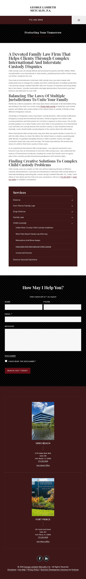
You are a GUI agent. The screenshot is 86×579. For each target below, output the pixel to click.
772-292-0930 (36, 20)
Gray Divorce (19, 211)
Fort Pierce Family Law (24, 205)
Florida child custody (47, 106)
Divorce (16, 200)
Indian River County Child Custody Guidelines (34, 227)
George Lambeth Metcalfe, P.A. (37, 567)
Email (8, 314)
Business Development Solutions (55, 569)
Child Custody (19, 223)
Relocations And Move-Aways (28, 240)
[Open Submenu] (72, 200)
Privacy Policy (33, 569)
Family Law (18, 217)
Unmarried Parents (24, 253)
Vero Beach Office (43, 465)
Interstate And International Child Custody (33, 246)
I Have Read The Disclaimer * (22, 361)
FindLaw (75, 569)
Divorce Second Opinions (25, 259)
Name (7, 302)
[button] (79, 20)
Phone (47, 302)
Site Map (22, 569)
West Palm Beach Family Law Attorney (31, 234)
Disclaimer (10, 356)
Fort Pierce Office (43, 541)
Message (9, 326)
